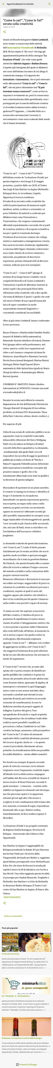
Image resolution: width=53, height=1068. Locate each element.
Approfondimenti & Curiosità (20, 4)
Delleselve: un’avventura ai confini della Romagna (22, 1038)
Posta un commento (13, 916)
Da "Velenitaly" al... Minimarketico (16, 996)
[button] (4, 32)
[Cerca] (49, 4)
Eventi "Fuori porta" (12, 897)
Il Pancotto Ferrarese (10, 954)
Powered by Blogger (28, 1064)
